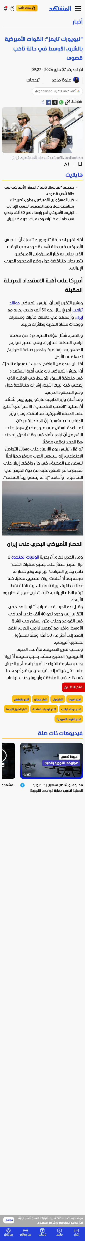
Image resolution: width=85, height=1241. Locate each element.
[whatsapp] (61, 102)
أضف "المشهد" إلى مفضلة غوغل (55, 91)
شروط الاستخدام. (46, 1223)
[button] (42, 22)
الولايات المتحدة (25, 557)
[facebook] (48, 102)
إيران (79, 318)
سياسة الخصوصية (68, 1223)
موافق (9, 1220)
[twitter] (55, 102)
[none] (42, 175)
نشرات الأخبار (24, 8)
